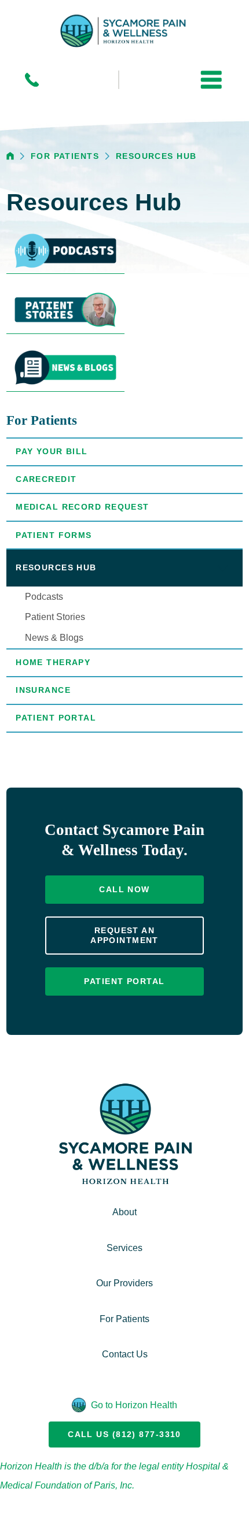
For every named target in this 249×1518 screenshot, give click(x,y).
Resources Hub (156, 156)
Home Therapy (53, 662)
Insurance (43, 690)
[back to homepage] (10, 155)
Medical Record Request (82, 506)
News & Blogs (54, 637)
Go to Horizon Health (134, 1405)
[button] (211, 80)
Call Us (124, 1434)
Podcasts (44, 596)
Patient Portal (56, 717)
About (124, 1212)
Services (124, 1247)
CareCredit (46, 479)
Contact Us (125, 1354)
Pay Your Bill (52, 451)
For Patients (65, 156)
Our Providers (124, 1283)
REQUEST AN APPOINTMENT (124, 935)
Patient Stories (55, 616)
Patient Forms (54, 535)
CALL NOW (124, 889)
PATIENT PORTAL (124, 981)
